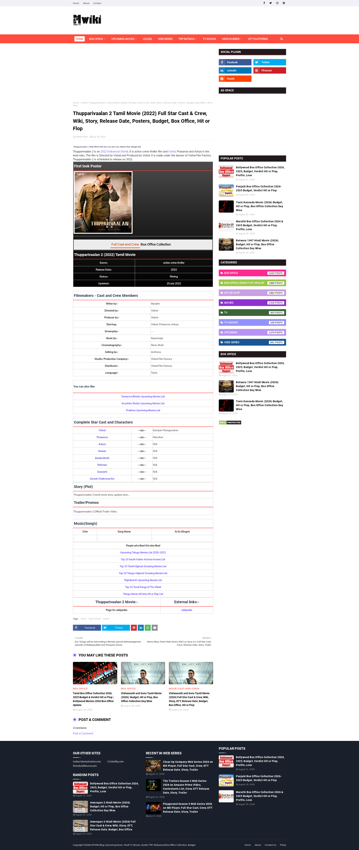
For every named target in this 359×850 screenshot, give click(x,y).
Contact (97, 3)
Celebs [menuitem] (147, 38)
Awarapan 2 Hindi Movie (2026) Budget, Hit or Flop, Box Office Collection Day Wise (110, 806)
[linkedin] (235, 70)
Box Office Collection (156, 244)
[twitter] (270, 3)
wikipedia (186, 609)
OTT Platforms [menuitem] (258, 38)
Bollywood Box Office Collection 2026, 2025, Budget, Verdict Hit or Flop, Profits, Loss (260, 171)
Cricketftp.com (116, 761)
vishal (84, 102)
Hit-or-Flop (249, 292)
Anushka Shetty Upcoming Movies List (143, 403)
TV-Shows (249, 322)
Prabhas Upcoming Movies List (143, 410)
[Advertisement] (143, 75)
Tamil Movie (94, 618)
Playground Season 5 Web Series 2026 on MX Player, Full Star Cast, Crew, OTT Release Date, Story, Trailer (188, 807)
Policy (283, 844)
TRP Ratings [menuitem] (186, 38)
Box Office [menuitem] (96, 38)
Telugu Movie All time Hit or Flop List (143, 593)
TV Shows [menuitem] (209, 38)
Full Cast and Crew (125, 244)
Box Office (249, 272)
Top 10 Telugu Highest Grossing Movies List (143, 573)
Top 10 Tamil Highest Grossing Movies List (143, 566)
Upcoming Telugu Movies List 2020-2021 (143, 552)
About (86, 3)
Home (76, 3)
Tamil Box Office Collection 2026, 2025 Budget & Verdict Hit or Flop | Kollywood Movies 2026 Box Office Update (93, 699)
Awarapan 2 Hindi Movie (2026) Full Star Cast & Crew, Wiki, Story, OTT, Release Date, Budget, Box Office (113, 825)
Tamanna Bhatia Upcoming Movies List (143, 396)
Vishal (172, 151)
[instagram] (277, 3)
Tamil (83, 618)
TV (249, 312)
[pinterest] (283, 3)
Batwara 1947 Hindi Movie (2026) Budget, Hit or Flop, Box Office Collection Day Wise (257, 244)
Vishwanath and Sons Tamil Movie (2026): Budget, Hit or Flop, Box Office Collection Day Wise (141, 697)
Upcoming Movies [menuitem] (122, 38)
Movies (249, 302)
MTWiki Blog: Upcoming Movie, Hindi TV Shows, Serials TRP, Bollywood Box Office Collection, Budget (143, 844)
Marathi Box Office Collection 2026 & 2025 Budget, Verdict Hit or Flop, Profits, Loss (259, 225)
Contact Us (270, 844)
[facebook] (264, 3)
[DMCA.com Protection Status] (230, 424)
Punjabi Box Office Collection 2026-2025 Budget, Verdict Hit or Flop (259, 188)
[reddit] (235, 78)
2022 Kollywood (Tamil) (114, 151)
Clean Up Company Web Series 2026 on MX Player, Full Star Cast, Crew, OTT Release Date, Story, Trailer (188, 765)
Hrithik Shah (82, 136)
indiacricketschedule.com (87, 761)
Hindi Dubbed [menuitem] (231, 38)
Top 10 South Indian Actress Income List (143, 559)
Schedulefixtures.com (85, 765)
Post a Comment (83, 733)
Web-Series (249, 342)
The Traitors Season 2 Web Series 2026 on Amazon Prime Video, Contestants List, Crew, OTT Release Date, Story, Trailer (186, 786)
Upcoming (249, 332)
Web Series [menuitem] (165, 38)
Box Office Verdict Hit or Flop (249, 282)
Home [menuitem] (79, 38)
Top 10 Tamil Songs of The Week (143, 586)
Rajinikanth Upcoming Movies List (143, 580)
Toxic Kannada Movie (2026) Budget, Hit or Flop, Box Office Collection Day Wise (259, 206)
